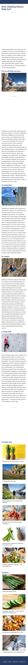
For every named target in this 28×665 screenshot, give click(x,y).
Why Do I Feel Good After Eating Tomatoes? (11, 522)
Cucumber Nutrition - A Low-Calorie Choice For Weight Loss (13, 611)
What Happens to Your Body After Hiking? (12, 501)
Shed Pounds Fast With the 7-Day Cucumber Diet (12, 565)
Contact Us (5, 661)
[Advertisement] (14, 29)
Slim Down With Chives (9, 591)
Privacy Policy (16, 661)
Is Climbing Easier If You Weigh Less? (13, 652)
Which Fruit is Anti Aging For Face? (13, 461)
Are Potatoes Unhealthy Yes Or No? (12, 632)
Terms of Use (22, 661)
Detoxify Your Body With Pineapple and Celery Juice (12, 544)
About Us (10, 661)
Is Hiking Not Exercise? (9, 481)
